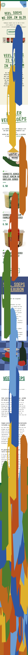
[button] (24, 4)
